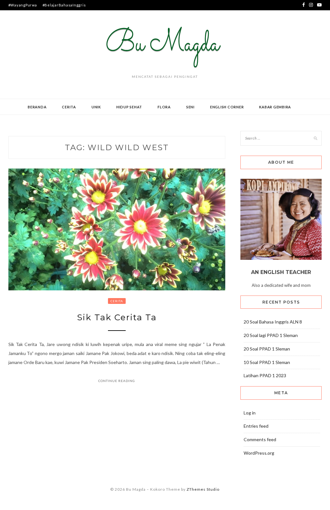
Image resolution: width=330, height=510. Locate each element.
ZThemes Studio (203, 489)
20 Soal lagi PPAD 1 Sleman (271, 335)
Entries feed (256, 426)
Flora (164, 107)
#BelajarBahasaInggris (64, 5)
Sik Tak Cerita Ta (117, 317)
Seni (190, 107)
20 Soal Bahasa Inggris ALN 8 (273, 321)
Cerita (69, 107)
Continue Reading (116, 381)
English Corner (227, 107)
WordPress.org (259, 453)
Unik (96, 107)
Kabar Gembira (275, 107)
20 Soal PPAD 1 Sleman (267, 348)
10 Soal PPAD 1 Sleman (267, 362)
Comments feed (260, 439)
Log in (250, 412)
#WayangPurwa (22, 5)
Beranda (37, 107)
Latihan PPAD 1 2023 (265, 375)
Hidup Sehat (129, 107)
